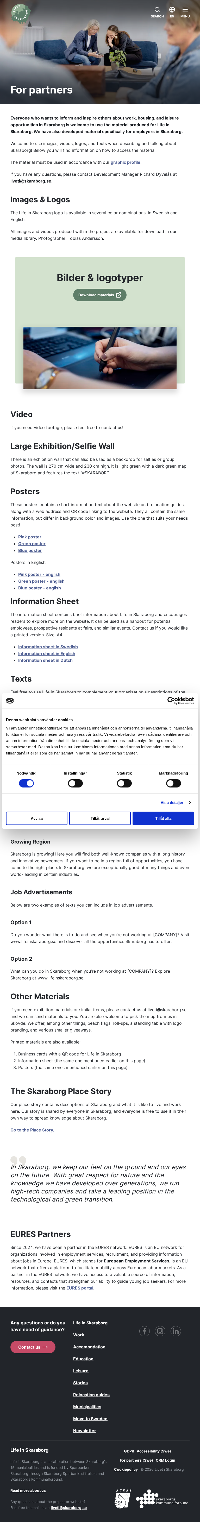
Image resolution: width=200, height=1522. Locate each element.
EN (172, 16)
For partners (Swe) (136, 1460)
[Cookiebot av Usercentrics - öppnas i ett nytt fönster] (171, 701)
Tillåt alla (163, 818)
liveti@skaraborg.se (69, 1507)
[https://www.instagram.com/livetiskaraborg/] (160, 1331)
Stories (80, 1382)
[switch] (75, 783)
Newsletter (84, 1430)
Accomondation (89, 1346)
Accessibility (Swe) (154, 1451)
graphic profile (125, 162)
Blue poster (30, 550)
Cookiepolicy (126, 1469)
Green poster (32, 543)
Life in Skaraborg (90, 1322)
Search (157, 16)
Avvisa (37, 818)
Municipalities (87, 1406)
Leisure (81, 1370)
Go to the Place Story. (32, 1130)
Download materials (96, 295)
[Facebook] (144, 1331)
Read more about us (28, 1490)
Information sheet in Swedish (48, 646)
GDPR (129, 1451)
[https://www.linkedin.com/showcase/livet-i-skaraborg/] (176, 1331)
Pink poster (29, 536)
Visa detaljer (172, 802)
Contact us (29, 1347)
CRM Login (165, 1460)
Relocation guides (91, 1394)
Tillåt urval (100, 818)
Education (83, 1358)
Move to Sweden (90, 1418)
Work (78, 1334)
